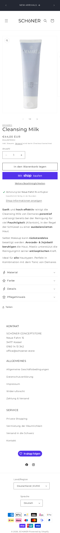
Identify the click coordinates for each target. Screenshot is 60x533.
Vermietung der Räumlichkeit (24, 426)
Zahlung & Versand (17, 398)
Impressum (13, 384)
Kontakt (11, 440)
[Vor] (54, 5)
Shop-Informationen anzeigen (24, 200)
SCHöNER (24, 531)
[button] (6, 20)
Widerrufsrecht (15, 391)
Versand (19, 143)
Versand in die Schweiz (20, 433)
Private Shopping (17, 418)
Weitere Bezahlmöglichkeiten (30, 183)
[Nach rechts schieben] (37, 119)
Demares (7, 125)
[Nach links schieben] (23, 119)
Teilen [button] (9, 307)
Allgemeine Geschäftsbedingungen (27, 369)
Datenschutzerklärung (19, 376)
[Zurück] (5, 5)
